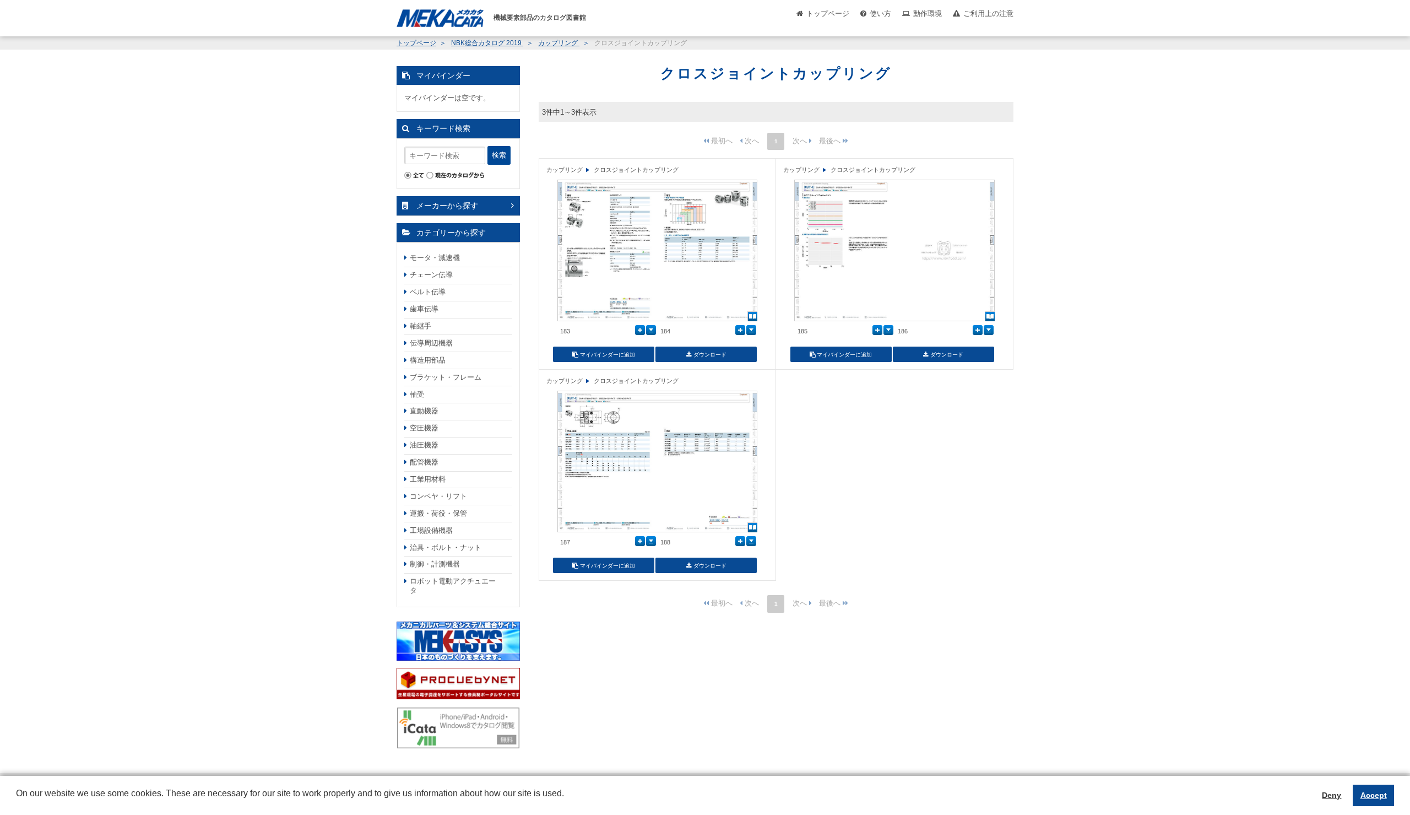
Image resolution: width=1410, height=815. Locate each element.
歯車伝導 (424, 309)
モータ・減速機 (435, 257)
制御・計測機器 (435, 564)
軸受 (417, 394)
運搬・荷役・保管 (438, 513)
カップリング (558, 43)
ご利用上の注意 (988, 13)
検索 (499, 155)
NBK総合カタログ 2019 (487, 43)
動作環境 (927, 13)
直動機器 (424, 411)
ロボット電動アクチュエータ (453, 586)
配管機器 (424, 462)
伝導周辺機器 (431, 343)
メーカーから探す (447, 205)
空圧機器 (424, 428)
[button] (17, 801)
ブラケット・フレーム (445, 377)
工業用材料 (428, 479)
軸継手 (420, 326)
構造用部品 (428, 360)
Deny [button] (1331, 795)
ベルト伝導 (428, 292)
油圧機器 (424, 445)
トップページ (827, 13)
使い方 (880, 13)
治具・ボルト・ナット (445, 547)
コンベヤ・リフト (438, 496)
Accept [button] (1373, 795)
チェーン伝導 (431, 275)
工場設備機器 (431, 530)
